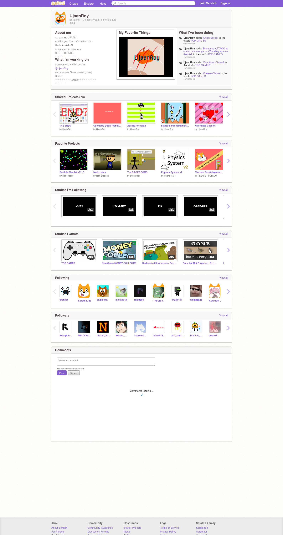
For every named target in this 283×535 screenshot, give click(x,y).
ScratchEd (202, 527)
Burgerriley (135, 175)
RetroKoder (67, 175)
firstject (63, 299)
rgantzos (139, 299)
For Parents (57, 531)
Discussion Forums (98, 531)
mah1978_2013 (159, 335)
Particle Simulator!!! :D (72, 172)
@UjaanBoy (61, 68)
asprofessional (140, 335)
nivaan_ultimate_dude (103, 335)
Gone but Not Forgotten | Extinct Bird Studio (200, 263)
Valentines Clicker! (213, 62)
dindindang (196, 299)
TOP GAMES (198, 40)
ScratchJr (201, 531)
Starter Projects (132, 527)
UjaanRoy (189, 37)
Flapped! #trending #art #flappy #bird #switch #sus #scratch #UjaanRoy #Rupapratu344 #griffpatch (175, 125)
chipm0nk (102, 299)
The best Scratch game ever (209, 172)
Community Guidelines (100, 527)
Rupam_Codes (122, 335)
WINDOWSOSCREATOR (84, 335)
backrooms (99, 172)
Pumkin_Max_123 (196, 335)
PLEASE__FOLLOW (207, 175)
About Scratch (59, 527)
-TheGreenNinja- (159, 300)
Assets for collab (136, 125)
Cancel (74, 373)
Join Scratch (208, 3)
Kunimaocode (215, 300)
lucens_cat (169, 175)
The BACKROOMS (137, 172)
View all (223, 97)
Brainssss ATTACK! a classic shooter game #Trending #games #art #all (206, 51)
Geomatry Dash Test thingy (107, 125)
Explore (89, 3)
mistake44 (121, 299)
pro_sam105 (178, 335)
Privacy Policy (168, 531)
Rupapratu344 (65, 335)
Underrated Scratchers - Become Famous (159, 263)
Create (73, 3)
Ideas (103, 3)
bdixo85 (213, 335)
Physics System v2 (171, 172)
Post (61, 373)
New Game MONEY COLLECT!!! (119, 263)
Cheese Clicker (211, 73)
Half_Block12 (102, 175)
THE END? (65, 125)
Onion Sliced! (210, 37)
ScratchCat (84, 300)
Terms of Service (169, 527)
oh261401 (177, 299)
